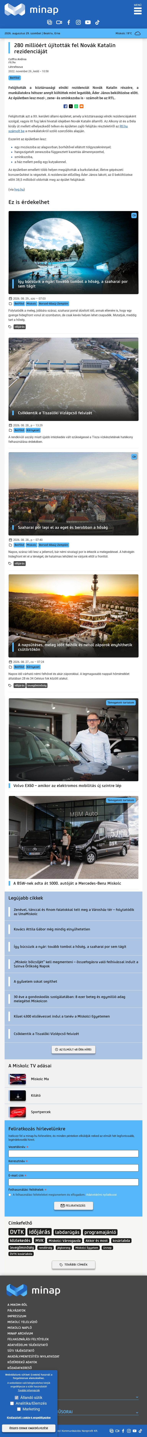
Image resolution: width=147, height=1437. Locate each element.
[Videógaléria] (59, 22)
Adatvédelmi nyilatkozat (101, 1194)
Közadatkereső (19, 1368)
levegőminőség (37, 685)
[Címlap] (32, 9)
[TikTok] (97, 22)
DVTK (17, 1231)
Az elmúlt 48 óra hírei (75, 1049)
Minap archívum (20, 1333)
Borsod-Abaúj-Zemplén (53, 303)
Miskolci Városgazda (65, 1241)
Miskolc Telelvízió (22, 1322)
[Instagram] (78, 22)
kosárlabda (121, 1241)
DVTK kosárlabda (21, 1254)
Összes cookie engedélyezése (28, 1428)
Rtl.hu (124, 126)
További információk (29, 1390)
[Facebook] (69, 22)
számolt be (16, 131)
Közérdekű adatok (22, 1362)
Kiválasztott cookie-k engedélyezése (29, 1417)
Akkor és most (97, 1241)
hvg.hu (19, 189)
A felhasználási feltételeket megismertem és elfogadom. (65, 1194)
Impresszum (16, 1316)
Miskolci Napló (19, 1328)
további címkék (76, 1264)
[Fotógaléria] (49, 22)
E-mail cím (16, 1175)
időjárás (20, 326)
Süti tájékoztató (20, 1351)
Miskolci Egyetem (86, 1247)
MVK (39, 1240)
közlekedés (20, 1240)
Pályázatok (16, 1310)
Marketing (31, 1409)
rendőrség (45, 1247)
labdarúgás (67, 1232)
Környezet (33, 430)
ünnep (107, 1247)
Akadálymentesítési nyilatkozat (33, 1356)
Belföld (14, 77)
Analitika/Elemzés (31, 1403)
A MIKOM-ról (17, 1305)
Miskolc (31, 303)
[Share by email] (81, 106)
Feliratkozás (75, 1205)
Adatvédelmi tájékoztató (27, 1345)
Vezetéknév (16, 1147)
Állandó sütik (31, 1397)
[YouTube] (88, 22)
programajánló (100, 1232)
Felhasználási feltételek (26, 1189)
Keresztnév (16, 1161)
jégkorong (63, 1247)
